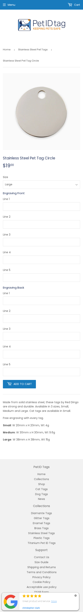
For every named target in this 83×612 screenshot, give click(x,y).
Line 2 (6, 217)
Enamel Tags (41, 523)
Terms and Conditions (42, 572)
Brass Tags (41, 528)
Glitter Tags (41, 518)
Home (7, 49)
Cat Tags (41, 489)
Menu (11, 5)
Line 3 (6, 234)
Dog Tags (41, 494)
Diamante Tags (41, 513)
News (41, 499)
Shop (41, 484)
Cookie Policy (41, 582)
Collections (41, 479)
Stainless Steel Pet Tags (33, 49)
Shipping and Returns (41, 567)
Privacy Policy (41, 577)
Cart (76, 5)
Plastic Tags (42, 538)
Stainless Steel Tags (41, 533)
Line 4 (7, 252)
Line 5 (6, 270)
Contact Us (41, 557)
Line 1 (6, 199)
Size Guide (41, 562)
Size (5, 177)
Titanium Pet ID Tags (42, 543)
